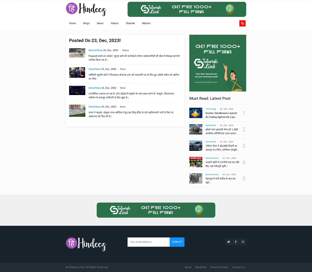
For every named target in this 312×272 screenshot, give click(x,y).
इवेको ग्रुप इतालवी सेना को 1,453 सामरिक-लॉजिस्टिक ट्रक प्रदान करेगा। (222, 131)
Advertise (200, 267)
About (188, 267)
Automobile (211, 125)
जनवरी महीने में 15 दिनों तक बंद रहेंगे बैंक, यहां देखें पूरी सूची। (222, 164)
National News (96, 50)
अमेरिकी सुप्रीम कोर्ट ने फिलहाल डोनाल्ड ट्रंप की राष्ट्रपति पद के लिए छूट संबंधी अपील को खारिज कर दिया (134, 77)
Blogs (86, 23)
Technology (211, 109)
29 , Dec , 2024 (226, 125)
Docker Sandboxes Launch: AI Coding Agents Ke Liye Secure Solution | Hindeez (222, 115)
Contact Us (238, 267)
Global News (95, 69)
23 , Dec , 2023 (110, 50)
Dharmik (130, 23)
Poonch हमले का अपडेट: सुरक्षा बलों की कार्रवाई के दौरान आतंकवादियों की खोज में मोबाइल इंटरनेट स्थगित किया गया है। (134, 58)
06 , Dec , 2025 (226, 109)
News (100, 23)
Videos (115, 23)
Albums (146, 23)
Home (72, 23)
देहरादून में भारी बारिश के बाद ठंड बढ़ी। (220, 181)
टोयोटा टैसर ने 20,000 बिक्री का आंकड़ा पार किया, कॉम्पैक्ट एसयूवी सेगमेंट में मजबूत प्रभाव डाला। (221, 148)
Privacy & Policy (219, 267)
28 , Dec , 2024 (229, 174)
